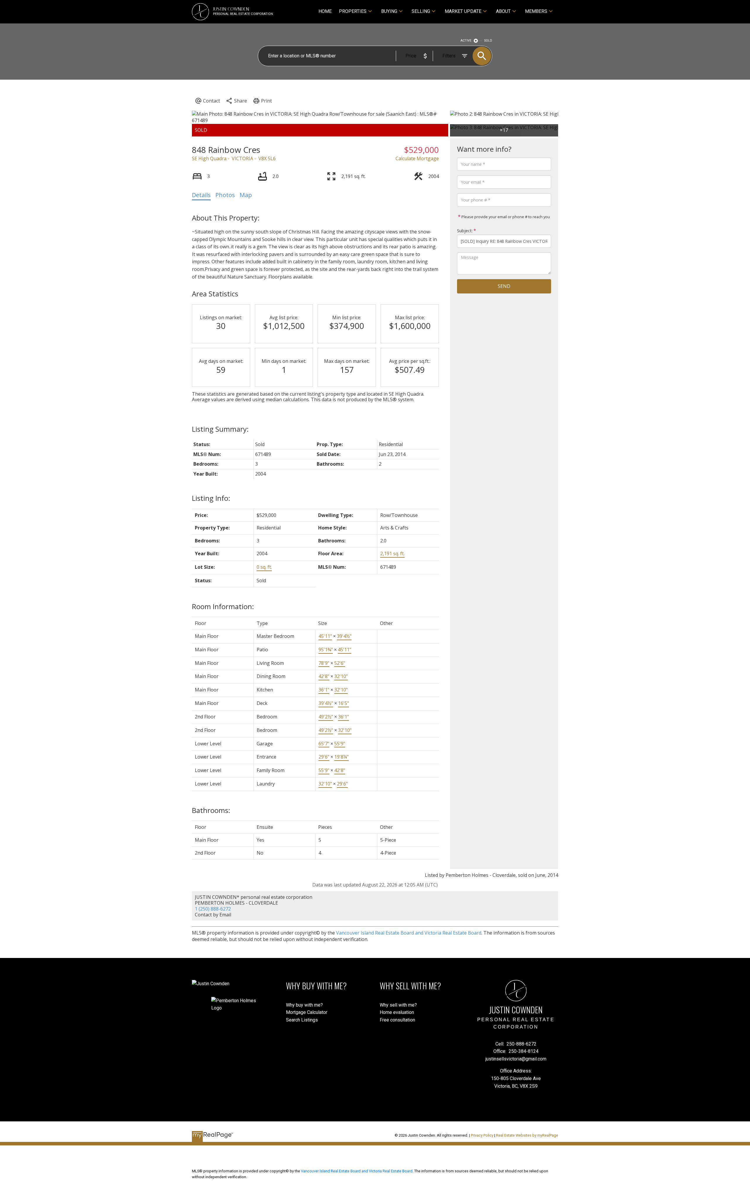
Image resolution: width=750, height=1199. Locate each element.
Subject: (465, 230)
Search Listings (302, 1020)
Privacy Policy (482, 1135)
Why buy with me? (304, 1005)
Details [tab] (201, 195)
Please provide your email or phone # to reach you (505, 216)
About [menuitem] (503, 11)
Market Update (463, 11)
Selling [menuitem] (421, 11)
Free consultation (397, 1020)
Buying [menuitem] (389, 11)
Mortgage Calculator (306, 1012)
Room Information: (223, 606)
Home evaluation (397, 1012)
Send (504, 286)
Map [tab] (246, 195)
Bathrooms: (211, 810)
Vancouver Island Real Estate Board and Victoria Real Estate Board (408, 933)
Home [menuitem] (325, 11)
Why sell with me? (398, 1005)
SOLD (488, 40)
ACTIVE (466, 40)
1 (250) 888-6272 (213, 909)
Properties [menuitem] (353, 11)
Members (536, 11)
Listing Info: (211, 498)
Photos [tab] (225, 195)
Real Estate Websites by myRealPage (527, 1135)
